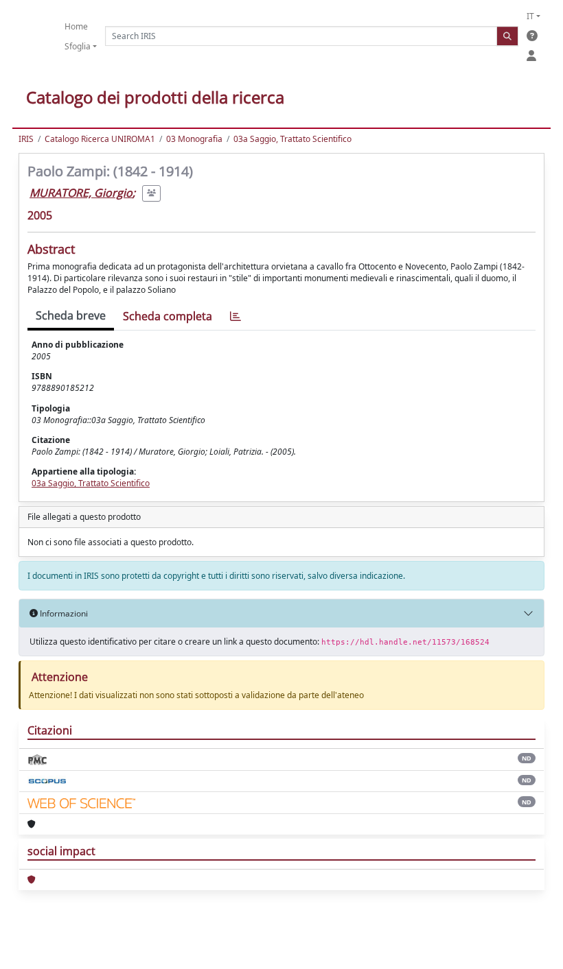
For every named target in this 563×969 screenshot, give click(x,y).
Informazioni (63, 613)
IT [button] (530, 16)
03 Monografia (194, 139)
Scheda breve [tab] (71, 315)
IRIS (26, 139)
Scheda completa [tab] (167, 316)
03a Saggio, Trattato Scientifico (292, 139)
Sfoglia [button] (78, 46)
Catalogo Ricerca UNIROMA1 (100, 139)
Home (76, 26)
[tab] (235, 316)
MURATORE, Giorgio (81, 192)
